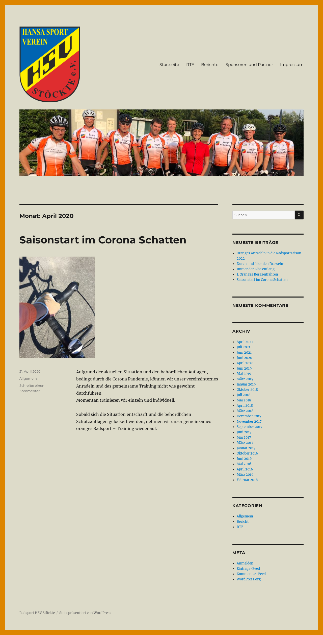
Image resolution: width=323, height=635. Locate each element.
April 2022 (245, 342)
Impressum (292, 64)
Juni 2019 (244, 368)
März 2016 (245, 474)
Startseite (169, 64)
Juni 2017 (244, 432)
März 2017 (245, 443)
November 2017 (249, 421)
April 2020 (245, 363)
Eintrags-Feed (248, 568)
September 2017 (249, 427)
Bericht (243, 521)
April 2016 (245, 469)
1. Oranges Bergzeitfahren (257, 274)
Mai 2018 (244, 400)
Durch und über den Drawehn (260, 264)
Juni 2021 (244, 352)
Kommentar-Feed (251, 574)
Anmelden (245, 563)
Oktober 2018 (247, 390)
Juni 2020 (244, 358)
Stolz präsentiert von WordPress (85, 613)
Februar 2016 (247, 480)
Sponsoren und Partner (249, 64)
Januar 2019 (246, 384)
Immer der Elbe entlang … (257, 269)
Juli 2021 (243, 347)
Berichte (210, 64)
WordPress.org (249, 579)
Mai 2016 (244, 464)
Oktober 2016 (247, 453)
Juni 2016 (244, 459)
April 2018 (245, 405)
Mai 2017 (244, 437)
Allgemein (28, 378)
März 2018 (245, 411)
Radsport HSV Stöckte (37, 613)
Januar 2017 (246, 448)
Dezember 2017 (249, 416)
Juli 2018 (243, 395)
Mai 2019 (244, 374)
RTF (190, 64)
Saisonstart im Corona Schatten (102, 240)
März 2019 (245, 379)
